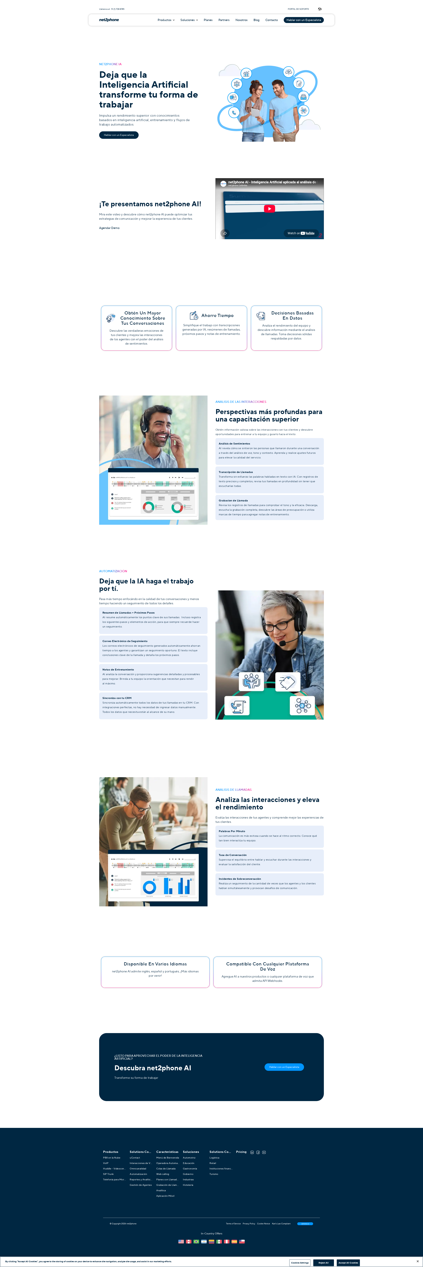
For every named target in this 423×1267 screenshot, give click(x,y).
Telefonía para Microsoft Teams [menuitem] (114, 1179)
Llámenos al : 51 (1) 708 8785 (111, 9)
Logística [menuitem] (214, 1157)
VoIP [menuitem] (105, 1163)
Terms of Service (233, 1223)
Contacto (271, 20)
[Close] (417, 1261)
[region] (211, 1262)
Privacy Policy (249, 1223)
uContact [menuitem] (135, 1157)
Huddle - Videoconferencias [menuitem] (114, 1168)
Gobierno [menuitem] (188, 1174)
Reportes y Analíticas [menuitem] (141, 1179)
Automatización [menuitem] (138, 1174)
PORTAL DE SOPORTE (298, 9)
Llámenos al (305, 1224)
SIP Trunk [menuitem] (108, 1174)
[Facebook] (258, 1152)
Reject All (323, 1262)
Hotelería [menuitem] (188, 1185)
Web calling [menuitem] (162, 1174)
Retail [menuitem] (213, 1163)
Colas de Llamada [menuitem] (165, 1168)
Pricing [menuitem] (241, 1151)
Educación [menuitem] (188, 1163)
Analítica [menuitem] (161, 1190)
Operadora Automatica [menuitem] (167, 1163)
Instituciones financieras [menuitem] (221, 1168)
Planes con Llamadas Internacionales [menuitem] (167, 1179)
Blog (256, 20)
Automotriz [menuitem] (189, 1157)
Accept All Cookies (348, 1262)
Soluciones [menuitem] (191, 1151)
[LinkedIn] (252, 1152)
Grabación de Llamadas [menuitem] (167, 1185)
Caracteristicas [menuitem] (167, 1151)
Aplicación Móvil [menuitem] (165, 1196)
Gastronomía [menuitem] (190, 1168)
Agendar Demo (109, 228)
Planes (208, 20)
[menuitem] (141, 1151)
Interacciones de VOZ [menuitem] (141, 1163)
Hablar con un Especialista (304, 20)
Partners (224, 20)
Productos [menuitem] (110, 1151)
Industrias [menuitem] (188, 1179)
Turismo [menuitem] (214, 1174)
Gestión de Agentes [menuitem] (141, 1185)
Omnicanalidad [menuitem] (138, 1168)
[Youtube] (264, 1152)
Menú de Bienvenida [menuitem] (167, 1157)
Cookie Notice (263, 1223)
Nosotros (241, 20)
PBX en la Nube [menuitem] (111, 1157)
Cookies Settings (300, 1262)
